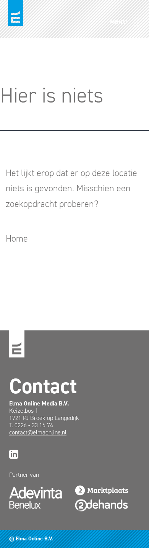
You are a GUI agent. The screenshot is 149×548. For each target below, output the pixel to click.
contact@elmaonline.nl (37, 432)
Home (17, 238)
